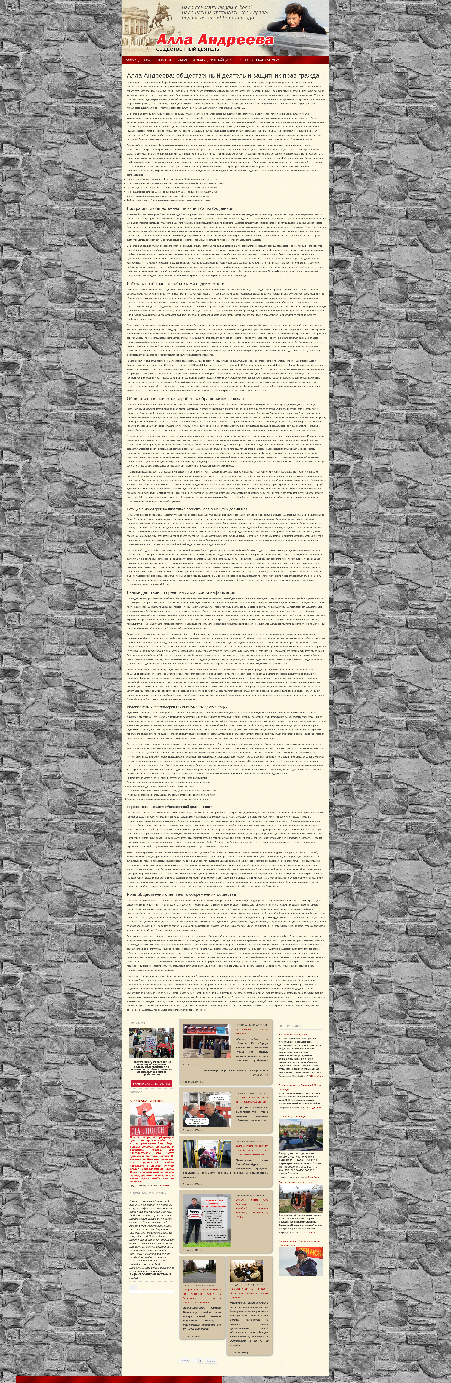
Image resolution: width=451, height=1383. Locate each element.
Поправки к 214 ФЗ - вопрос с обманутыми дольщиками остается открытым (249, 1293)
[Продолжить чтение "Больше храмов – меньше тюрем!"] (301, 1198)
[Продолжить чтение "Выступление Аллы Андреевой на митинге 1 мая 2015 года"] (301, 1261)
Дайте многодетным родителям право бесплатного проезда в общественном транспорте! (252, 1150)
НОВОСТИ (164, 60)
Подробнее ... (165, 1185)
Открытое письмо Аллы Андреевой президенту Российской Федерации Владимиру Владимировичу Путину (252, 1208)
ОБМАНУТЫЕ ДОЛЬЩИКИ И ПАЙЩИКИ (204, 60)
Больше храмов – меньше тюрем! (296, 1182)
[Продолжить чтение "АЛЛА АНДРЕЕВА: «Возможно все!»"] (152, 1118)
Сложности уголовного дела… (294, 1116)
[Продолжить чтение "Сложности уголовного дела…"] (301, 1134)
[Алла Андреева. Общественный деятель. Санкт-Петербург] (225, 28)
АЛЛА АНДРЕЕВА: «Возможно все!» (148, 1100)
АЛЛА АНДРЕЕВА (138, 60)
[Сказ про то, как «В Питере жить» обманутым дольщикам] (207, 1109)
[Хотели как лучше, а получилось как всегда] (207, 1040)
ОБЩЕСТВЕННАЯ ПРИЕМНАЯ (259, 60)
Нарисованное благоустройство (295, 1034)
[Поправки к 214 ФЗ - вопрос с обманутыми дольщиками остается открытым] (246, 1270)
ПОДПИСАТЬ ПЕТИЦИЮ (151, 1083)
